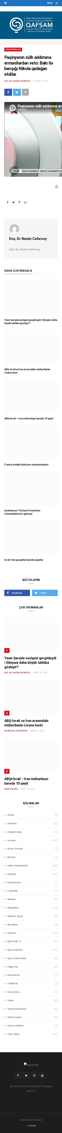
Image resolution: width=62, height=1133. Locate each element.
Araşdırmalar (13, 49)
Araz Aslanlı (11, 789)
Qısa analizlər (15, 949)
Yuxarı (32, 1126)
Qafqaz (11, 932)
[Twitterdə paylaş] (17, 92)
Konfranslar (14, 882)
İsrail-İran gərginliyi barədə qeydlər (23, 559)
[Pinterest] (19, 202)
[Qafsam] (31, 25)
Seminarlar (13, 975)
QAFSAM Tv (14, 941)
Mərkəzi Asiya (15, 916)
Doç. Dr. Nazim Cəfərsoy (17, 81)
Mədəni (11, 899)
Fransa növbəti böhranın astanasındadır (26, 464)
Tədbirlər (12, 983)
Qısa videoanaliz (16, 958)
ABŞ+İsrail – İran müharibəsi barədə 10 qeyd (28, 418)
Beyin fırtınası (15, 848)
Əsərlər (11, 857)
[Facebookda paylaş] (8, 92)
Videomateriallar (16, 1008)
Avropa (11, 840)
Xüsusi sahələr (15, 1025)
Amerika (12, 823)
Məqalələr (13, 907)
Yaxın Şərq (13, 1034)
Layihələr (12, 890)
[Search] (57, 3)
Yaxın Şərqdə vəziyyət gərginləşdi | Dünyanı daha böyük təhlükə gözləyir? (30, 662)
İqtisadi (11, 874)
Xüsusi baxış (14, 1017)
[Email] (25, 202)
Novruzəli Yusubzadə (15, 731)
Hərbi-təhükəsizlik (17, 865)
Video (10, 1000)
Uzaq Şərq (13, 991)
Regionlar (12, 966)
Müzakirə (12, 924)
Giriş (50, 3)
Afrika (10, 815)
